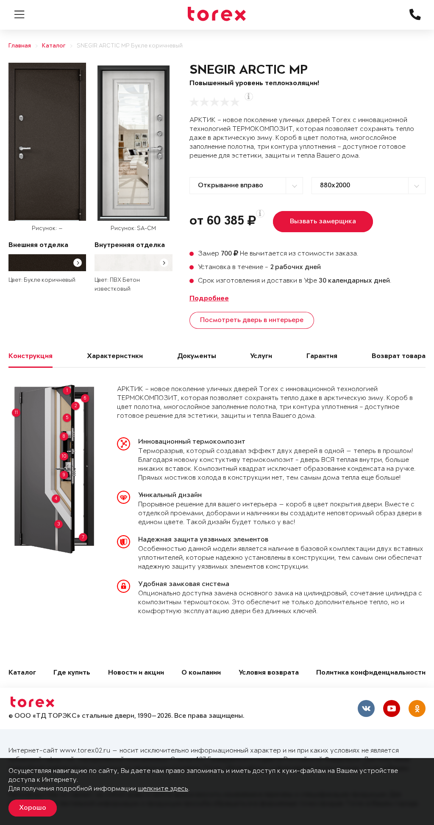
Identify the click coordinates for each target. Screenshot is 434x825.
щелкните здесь (163, 788)
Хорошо (32, 808)
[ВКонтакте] (366, 708)
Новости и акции (136, 673)
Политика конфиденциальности (371, 673)
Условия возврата (269, 673)
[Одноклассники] (417, 708)
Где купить (71, 673)
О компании (201, 673)
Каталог (54, 46)
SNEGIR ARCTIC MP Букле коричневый (130, 46)
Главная (19, 46)
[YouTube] (391, 708)
